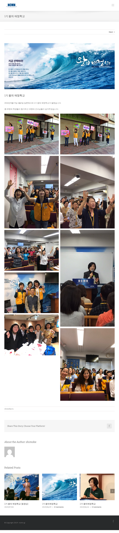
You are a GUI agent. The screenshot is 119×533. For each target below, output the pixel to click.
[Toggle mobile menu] (113, 5)
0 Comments (21, 507)
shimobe (31, 442)
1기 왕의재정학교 (12, 503)
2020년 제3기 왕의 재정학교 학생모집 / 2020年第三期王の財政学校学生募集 (97, 505)
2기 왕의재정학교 (50, 503)
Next (111, 32)
